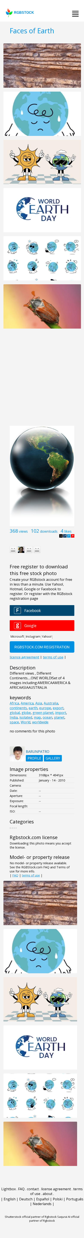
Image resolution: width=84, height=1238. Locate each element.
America (27, 703)
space (14, 722)
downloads (49, 531)
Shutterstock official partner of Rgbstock (31, 1217)
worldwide (40, 722)
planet (59, 717)
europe (45, 708)
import (60, 712)
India (14, 717)
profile (34, 758)
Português (74, 1199)
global (15, 712)
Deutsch (26, 1199)
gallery (53, 758)
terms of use (31, 875)
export (58, 708)
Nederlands (42, 1203)
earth (33, 708)
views (23, 531)
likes (68, 531)
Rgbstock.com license (34, 837)
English (10, 1199)
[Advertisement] (42, 379)
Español (42, 1199)
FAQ (15, 875)
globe (26, 712)
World (25, 722)
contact (33, 1189)
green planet (43, 712)
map (37, 717)
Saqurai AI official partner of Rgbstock (54, 1219)
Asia (38, 703)
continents (18, 708)
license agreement (56, 1189)
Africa (14, 703)
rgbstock (24, 12)
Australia (51, 703)
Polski (57, 1199)
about (47, 1193)
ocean (47, 717)
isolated (25, 717)
